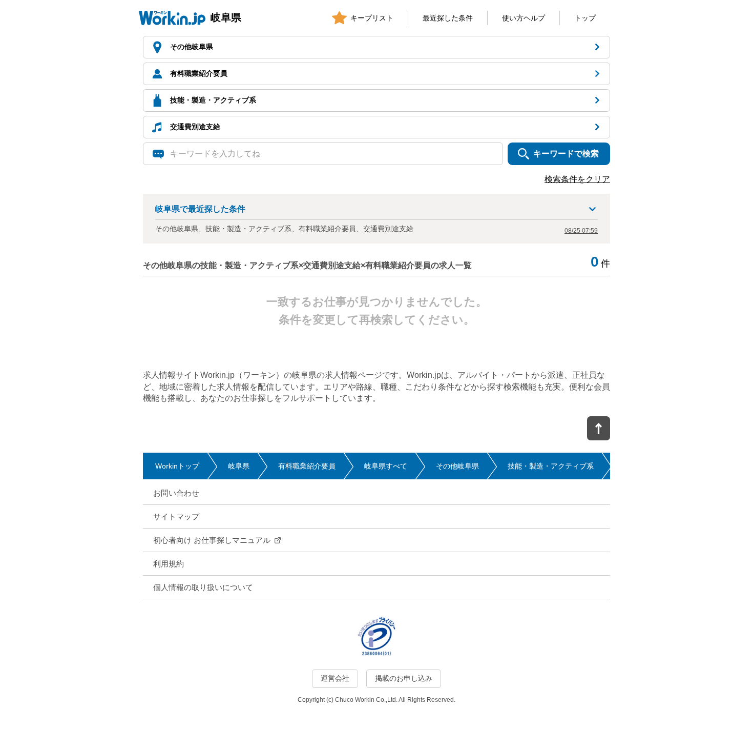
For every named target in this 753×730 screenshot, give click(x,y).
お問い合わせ (176, 493)
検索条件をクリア (577, 179)
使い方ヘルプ (523, 18)
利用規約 (168, 563)
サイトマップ (176, 516)
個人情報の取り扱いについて (203, 587)
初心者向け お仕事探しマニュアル (211, 540)
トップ (585, 18)
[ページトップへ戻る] (598, 428)
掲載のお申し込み (403, 678)
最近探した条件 (448, 18)
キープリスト (371, 18)
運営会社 (335, 678)
